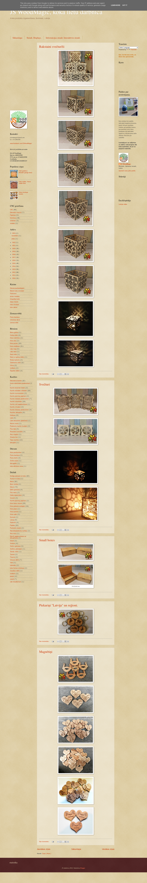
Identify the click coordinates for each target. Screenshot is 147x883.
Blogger (82, 868)
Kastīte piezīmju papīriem (18, 396)
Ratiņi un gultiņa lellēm (17, 357)
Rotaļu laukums (15, 360)
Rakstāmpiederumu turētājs (19, 531)
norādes (12, 223)
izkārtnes (13, 220)
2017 (14, 257)
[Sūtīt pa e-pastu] (58, 374)
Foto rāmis (13, 492)
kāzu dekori (13, 307)
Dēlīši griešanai (15, 490)
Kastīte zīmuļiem (15, 407)
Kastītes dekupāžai (16, 412)
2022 (14, 242)
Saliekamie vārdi (15, 362)
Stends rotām (14, 551)
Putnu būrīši (14, 458)
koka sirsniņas (14, 304)
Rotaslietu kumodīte (16, 431)
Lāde (11, 418)
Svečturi (44, 384)
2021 (14, 245)
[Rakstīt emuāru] (61, 374)
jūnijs (13, 239)
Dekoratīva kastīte (16, 381)
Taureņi (12, 554)
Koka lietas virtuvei (16, 503)
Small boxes (47, 540)
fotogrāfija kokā (15, 299)
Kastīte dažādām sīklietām (18, 390)
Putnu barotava (14, 317)
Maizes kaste (14, 423)
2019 (14, 251)
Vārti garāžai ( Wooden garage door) (25, 171)
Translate (134, 49)
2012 (14, 272)
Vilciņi (12, 365)
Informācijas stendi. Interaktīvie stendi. (63, 37)
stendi (12, 579)
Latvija (12, 520)
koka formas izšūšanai (17, 568)
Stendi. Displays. (34, 37)
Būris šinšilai (14, 484)
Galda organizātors (16, 495)
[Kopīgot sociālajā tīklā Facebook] (65, 374)
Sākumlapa (17, 37)
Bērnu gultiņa (14, 332)
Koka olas (13, 341)
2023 (14, 233)
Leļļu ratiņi (13, 351)
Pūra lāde (13, 429)
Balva (12, 481)
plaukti (12, 576)
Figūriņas (13, 215)
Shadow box (14, 437)
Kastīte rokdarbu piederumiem (19, 399)
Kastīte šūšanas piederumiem (19, 410)
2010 (14, 278)
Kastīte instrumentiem (17, 393)
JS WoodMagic (126, 164)
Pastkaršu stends (15, 528)
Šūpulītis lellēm (15, 371)
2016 (14, 260)
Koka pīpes (14, 509)
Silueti (12, 541)
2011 (14, 275)
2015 (14, 263)
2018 (14, 254)
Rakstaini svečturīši (51, 46)
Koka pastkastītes (16, 452)
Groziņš (12, 498)
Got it (124, 5)
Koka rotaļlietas (15, 346)
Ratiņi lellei (13, 354)
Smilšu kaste (14, 461)
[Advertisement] (49, 27)
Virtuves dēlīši (14, 560)
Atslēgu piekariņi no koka (18, 476)
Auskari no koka (15, 479)
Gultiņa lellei (14, 335)
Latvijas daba (123, 204)
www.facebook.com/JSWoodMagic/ (21, 143)
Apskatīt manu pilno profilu (127, 171)
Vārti (11, 562)
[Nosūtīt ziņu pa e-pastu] (52, 374)
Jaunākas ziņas (43, 849)
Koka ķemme (14, 511)
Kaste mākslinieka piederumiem (20, 383)
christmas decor (15, 320)
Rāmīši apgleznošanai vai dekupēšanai (18, 537)
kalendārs (13, 565)
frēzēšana (13, 218)
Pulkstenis (13, 293)
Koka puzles (14, 343)
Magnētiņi (45, 651)
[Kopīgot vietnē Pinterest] (68, 374)
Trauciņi (12, 557)
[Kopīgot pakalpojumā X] (63, 374)
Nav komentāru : (44, 374)
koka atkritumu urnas (17, 466)
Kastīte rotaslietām (16, 401)
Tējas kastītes (14, 440)
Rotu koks (13, 533)
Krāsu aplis (13, 514)
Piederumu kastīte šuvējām (19, 426)
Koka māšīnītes (15, 338)
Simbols (12, 543)
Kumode (13, 517)
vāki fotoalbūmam (16, 582)
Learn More (115, 5)
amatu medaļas (15, 296)
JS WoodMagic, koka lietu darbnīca (56, 11)
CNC (11, 209)
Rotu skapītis (14, 434)
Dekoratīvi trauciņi (16, 212)
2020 (14, 248)
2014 (14, 266)
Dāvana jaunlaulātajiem (17, 288)
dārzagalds (13, 463)
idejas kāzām (14, 302)
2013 (14, 269)
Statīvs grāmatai (15, 546)
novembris (15, 236)
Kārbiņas (13, 415)
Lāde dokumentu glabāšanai (19, 420)
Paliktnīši (13, 522)
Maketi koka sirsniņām (17, 291)
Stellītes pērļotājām (16, 549)
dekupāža (13, 442)
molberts (13, 368)
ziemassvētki (14, 322)
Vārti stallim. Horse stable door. (25, 182)
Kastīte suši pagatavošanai (18, 404)
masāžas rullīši (15, 571)
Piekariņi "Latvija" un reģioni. (58, 605)
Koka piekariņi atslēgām (17, 506)
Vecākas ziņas (108, 849)
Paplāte (12, 525)
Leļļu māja (13, 349)
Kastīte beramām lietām (17, 388)
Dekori (12, 487)
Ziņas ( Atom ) (46, 853)
